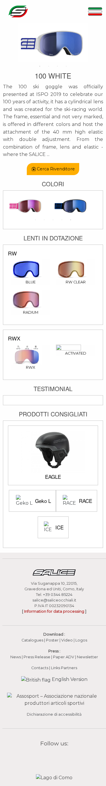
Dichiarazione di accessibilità (54, 714)
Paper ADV (63, 657)
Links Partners (64, 668)
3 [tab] (57, 66)
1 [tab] (40, 66)
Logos (81, 640)
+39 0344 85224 (57, 594)
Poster (52, 640)
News (15, 657)
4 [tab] (66, 66)
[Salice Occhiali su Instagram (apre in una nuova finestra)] (50, 757)
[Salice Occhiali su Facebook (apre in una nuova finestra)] (43, 757)
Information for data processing (54, 611)
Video (67, 640)
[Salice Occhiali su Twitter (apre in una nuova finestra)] (65, 757)
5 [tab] (71, 220)
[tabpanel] (53, 42)
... (48, 154)
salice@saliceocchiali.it (54, 600)
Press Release (37, 657)
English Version (69, 679)
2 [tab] (49, 66)
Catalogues (32, 640)
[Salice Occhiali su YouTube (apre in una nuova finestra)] (58, 757)
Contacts (39, 668)
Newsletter (87, 657)
